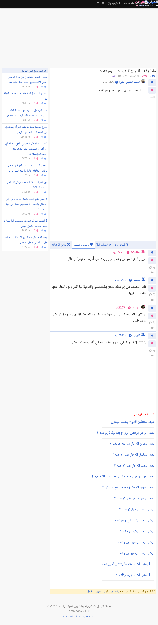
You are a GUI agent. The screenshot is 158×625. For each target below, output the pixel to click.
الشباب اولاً (102, 244)
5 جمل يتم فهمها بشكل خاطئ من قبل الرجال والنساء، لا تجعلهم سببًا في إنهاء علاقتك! (26, 204)
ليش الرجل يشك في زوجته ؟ (134, 520)
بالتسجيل (114, 591)
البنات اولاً (120, 244)
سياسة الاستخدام (71, 616)
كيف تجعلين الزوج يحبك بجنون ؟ (131, 422)
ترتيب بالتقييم (82, 244)
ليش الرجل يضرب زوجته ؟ (136, 542)
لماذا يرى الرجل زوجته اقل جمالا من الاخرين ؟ (123, 476)
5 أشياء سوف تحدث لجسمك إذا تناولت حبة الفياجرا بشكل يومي (25, 223)
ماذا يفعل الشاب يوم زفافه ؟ (135, 575)
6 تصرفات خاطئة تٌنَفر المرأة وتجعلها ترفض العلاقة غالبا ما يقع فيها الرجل (27, 168)
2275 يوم (120, 280)
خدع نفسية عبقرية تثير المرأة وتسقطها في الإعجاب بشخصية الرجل (26, 130)
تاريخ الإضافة (59, 244)
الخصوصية (87, 616)
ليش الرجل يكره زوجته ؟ (137, 531)
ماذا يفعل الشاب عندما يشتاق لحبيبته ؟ (128, 564)
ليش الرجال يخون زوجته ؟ (136, 553)
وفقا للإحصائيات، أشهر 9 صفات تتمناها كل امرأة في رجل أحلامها (26, 240)
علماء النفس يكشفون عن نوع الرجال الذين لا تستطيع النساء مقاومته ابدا (27, 79)
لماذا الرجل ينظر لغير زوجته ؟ (134, 498)
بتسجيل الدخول (96, 591)
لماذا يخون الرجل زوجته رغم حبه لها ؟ (128, 487)
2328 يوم (120, 335)
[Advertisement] (79, 36)
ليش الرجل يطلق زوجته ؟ (136, 509)
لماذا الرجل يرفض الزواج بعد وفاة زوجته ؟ (125, 433)
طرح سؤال (113, 3)
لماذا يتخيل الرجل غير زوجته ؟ (133, 455)
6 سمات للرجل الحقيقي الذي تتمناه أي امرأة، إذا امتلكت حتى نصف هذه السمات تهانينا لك (26, 149)
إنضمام (127, 3)
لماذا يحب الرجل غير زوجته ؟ (134, 466)
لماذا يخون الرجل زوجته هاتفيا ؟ (132, 444)
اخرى (114, 76)
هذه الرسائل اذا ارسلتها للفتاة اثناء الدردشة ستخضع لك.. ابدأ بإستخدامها (26, 113)
